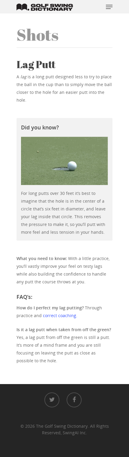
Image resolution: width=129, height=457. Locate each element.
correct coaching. (60, 315)
